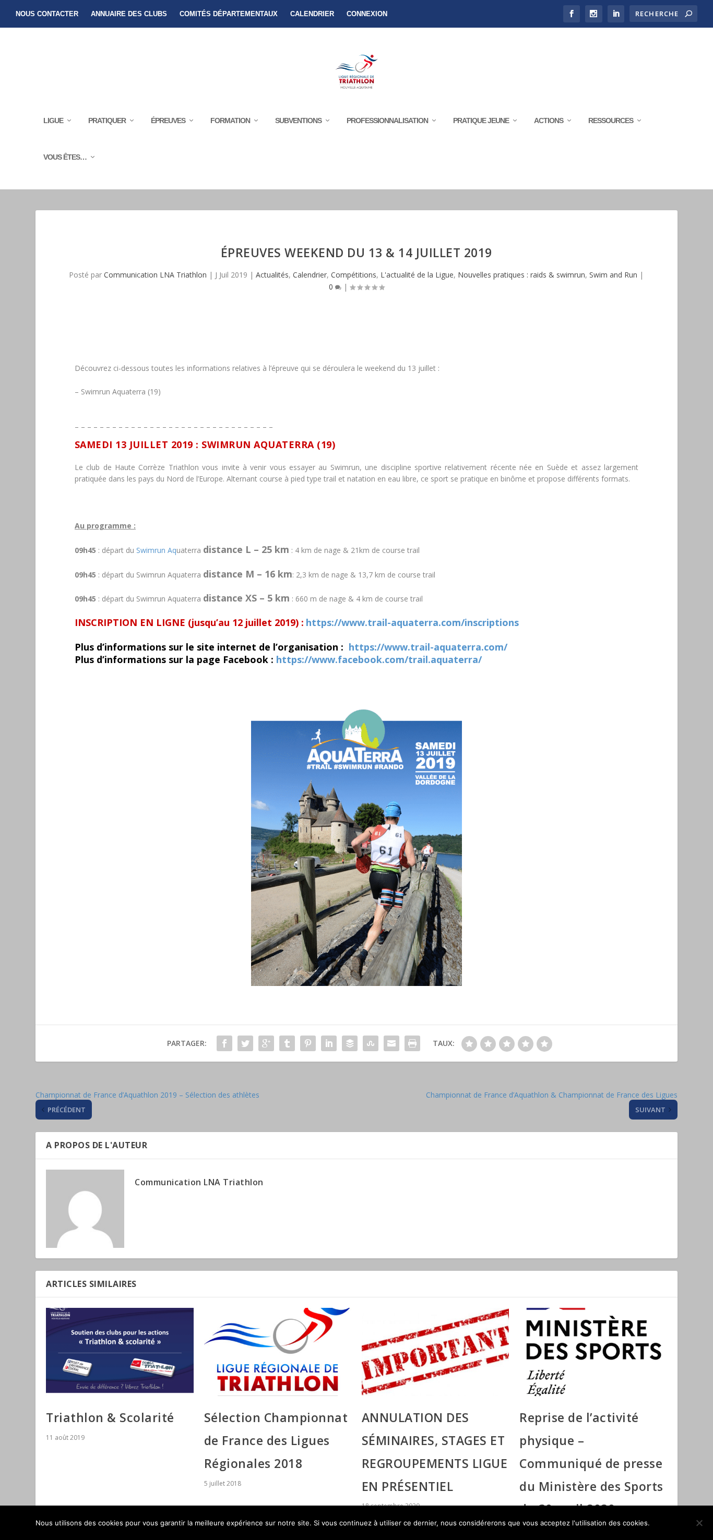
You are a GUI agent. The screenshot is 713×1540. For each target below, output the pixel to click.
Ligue (53, 120)
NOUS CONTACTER (47, 14)
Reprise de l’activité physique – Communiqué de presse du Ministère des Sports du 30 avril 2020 (591, 1463)
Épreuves (168, 120)
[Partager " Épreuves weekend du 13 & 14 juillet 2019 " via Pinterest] (308, 1043)
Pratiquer (107, 120)
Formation (230, 120)
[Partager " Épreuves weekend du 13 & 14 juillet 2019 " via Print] (412, 1043)
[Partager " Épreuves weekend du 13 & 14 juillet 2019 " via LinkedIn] (328, 1043)
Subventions (298, 120)
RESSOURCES (610, 120)
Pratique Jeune (481, 120)
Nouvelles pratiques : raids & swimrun (521, 275)
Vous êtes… (65, 157)
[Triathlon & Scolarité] (119, 1352)
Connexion (367, 14)
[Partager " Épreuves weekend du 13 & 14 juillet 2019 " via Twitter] (245, 1043)
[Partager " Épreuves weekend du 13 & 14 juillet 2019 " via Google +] (266, 1043)
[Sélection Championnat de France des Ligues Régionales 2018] (277, 1352)
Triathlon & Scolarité (110, 1417)
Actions (548, 120)
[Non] (699, 1523)
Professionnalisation (387, 120)
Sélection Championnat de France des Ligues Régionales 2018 (276, 1440)
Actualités (272, 275)
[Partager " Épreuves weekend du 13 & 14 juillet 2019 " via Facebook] (224, 1043)
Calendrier (312, 14)
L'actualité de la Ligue (417, 275)
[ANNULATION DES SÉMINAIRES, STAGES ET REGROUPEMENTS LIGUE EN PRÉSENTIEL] (435, 1352)
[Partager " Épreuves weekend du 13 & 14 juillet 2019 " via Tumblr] (287, 1043)
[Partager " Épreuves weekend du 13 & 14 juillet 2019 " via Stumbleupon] (370, 1043)
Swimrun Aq (156, 550)
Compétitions (353, 275)
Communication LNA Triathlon (155, 275)
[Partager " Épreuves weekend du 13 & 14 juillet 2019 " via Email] (391, 1043)
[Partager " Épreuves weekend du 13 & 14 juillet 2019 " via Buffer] (349, 1043)
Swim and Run (613, 275)
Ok (666, 1523)
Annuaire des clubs (129, 14)
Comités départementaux (229, 14)
